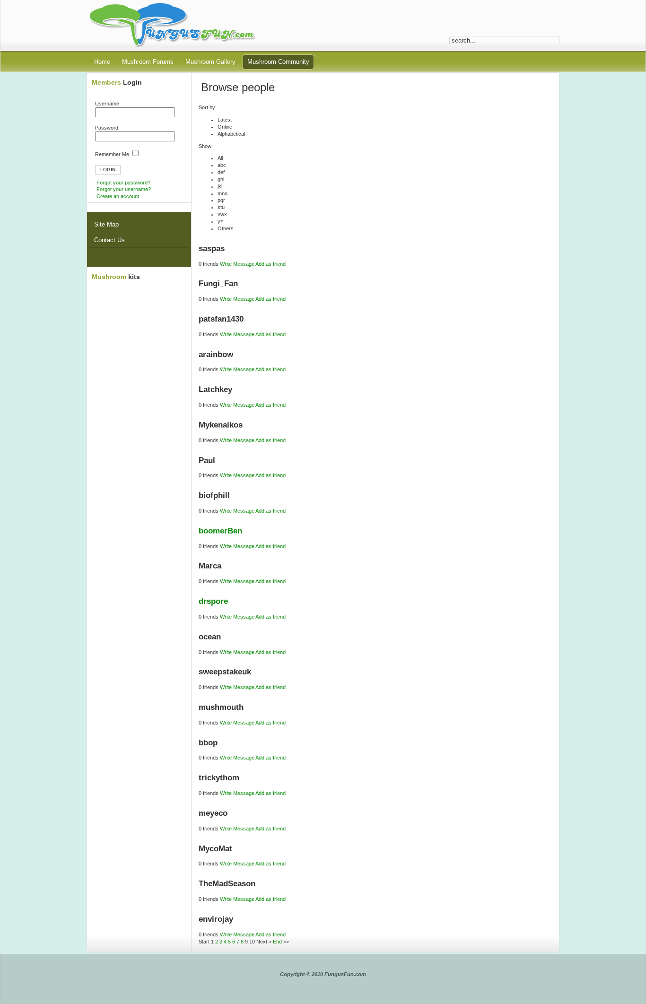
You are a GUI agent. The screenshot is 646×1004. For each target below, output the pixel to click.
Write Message (237, 264)
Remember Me (113, 154)
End (277, 941)
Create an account (117, 196)
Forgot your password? (123, 182)
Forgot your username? (123, 189)
